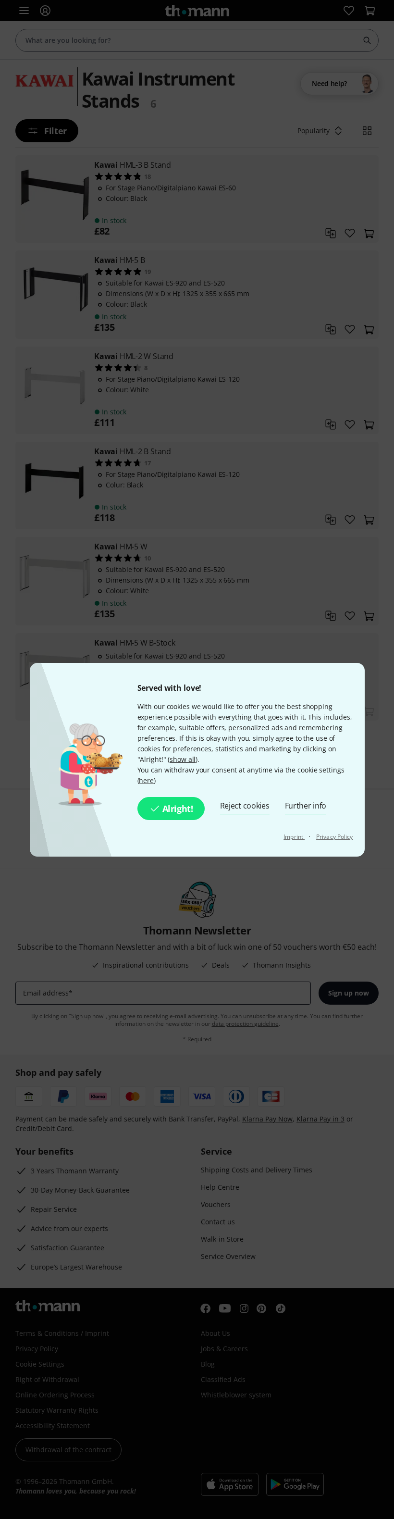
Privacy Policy (334, 837)
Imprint (294, 837)
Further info (306, 805)
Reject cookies (245, 805)
